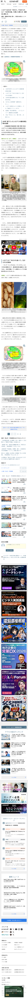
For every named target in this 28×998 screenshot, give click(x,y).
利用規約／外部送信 (18, 942)
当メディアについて (18, 949)
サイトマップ (4, 947)
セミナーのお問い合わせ (6, 972)
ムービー (15, 4)
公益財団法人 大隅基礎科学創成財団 (12, 56)
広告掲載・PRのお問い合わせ (13, 920)
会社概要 (3, 980)
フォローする (24, 25)
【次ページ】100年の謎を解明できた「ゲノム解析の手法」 (14, 428)
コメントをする (10, 550)
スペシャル (9, 4)
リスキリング (21, 4)
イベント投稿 (4, 961)
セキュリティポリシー (6, 982)
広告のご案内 (4, 959)
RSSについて (17, 944)
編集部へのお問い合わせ (6, 969)
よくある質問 (4, 944)
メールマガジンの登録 (6, 942)
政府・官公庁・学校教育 (7, 25)
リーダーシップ (5, 468)
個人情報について (5, 984)
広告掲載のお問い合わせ (19, 972)
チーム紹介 (4, 957)
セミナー (3, 4)
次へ (18, 434)
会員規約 (3, 949)
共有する (24, 21)
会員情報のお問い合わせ (19, 969)
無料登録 (24, 1)
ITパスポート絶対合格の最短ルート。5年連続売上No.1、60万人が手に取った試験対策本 (14, 557)
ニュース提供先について (19, 947)
